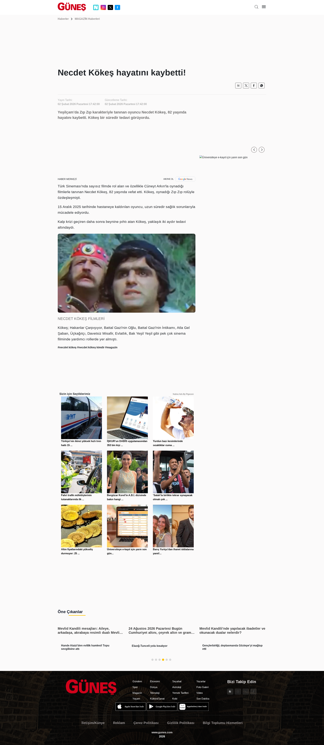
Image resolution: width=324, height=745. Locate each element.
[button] (254, 150)
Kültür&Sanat (157, 698)
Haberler (63, 18)
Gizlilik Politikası (180, 723)
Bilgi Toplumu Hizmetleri (223, 723)
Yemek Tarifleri (180, 692)
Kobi (174, 698)
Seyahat (176, 681)
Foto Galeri (202, 687)
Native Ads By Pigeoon (183, 394)
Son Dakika (202, 698)
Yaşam (136, 698)
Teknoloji (154, 692)
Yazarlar (201, 681)
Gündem (137, 681)
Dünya (153, 687)
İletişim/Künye (93, 723)
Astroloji (176, 687)
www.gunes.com (162, 732)
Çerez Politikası (146, 723)
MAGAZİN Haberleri (87, 18)
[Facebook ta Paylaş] (253, 85)
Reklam (119, 723)
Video (199, 692)
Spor (135, 687)
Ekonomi (155, 681)
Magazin (137, 692)
